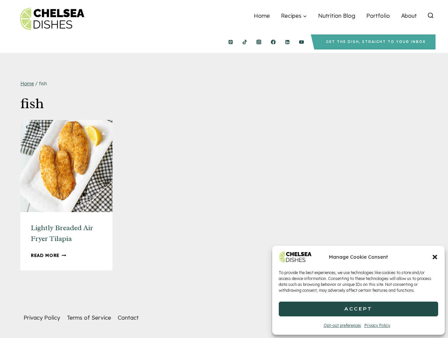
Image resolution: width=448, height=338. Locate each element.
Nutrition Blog (336, 15)
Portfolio (378, 15)
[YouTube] (301, 42)
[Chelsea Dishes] (52, 19)
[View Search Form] (431, 16)
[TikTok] (245, 42)
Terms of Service (89, 317)
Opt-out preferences (342, 325)
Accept (358, 309)
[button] (435, 257)
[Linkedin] (287, 42)
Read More (48, 255)
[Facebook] (273, 42)
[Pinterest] (230, 42)
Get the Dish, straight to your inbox (376, 42)
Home (262, 15)
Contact (128, 317)
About (409, 15)
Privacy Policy (377, 325)
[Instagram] (259, 42)
